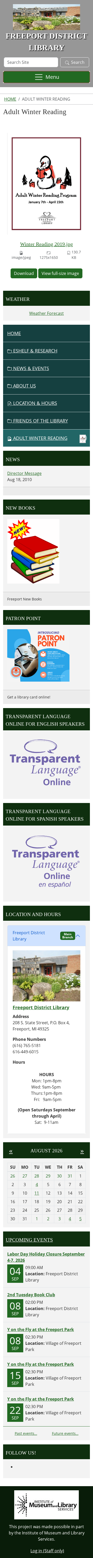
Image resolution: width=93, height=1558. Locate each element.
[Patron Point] (38, 655)
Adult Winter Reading (40, 438)
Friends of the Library (40, 421)
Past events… (26, 1433)
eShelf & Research (34, 351)
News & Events (30, 368)
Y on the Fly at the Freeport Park (40, 1329)
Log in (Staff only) (47, 1551)
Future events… (65, 1433)
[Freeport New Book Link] (33, 550)
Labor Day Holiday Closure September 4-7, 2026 (46, 1257)
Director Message (24, 473)
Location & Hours (34, 403)
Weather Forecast (46, 313)
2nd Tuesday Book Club (31, 1295)
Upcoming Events (29, 1240)
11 (36, 1193)
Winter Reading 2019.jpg (46, 244)
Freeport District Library (43, 936)
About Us (24, 386)
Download (24, 273)
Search (77, 62)
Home (10, 99)
